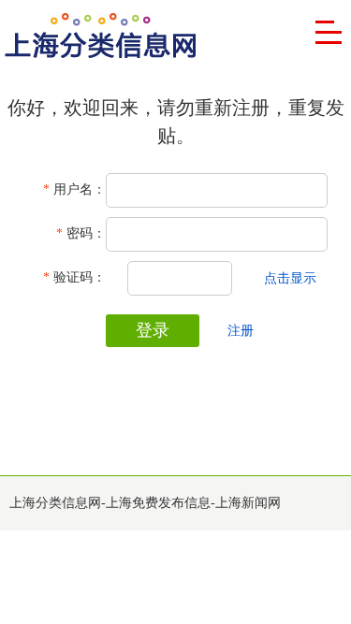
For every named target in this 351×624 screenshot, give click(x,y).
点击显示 (290, 278)
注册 (240, 331)
